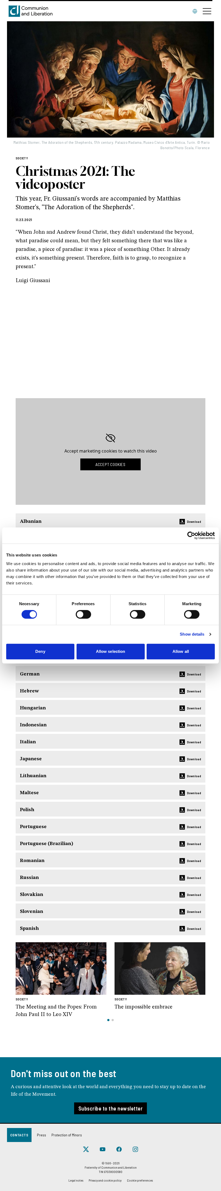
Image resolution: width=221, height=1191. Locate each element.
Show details (192, 634)
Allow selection (110, 651)
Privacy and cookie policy (105, 1180)
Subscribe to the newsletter (110, 1108)
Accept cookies (110, 464)
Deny (40, 651)
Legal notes (75, 1180)
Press (41, 1135)
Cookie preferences (140, 1180)
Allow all (180, 651)
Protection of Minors (66, 1135)
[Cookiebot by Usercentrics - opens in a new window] (191, 535)
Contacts (19, 1135)
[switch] (83, 614)
